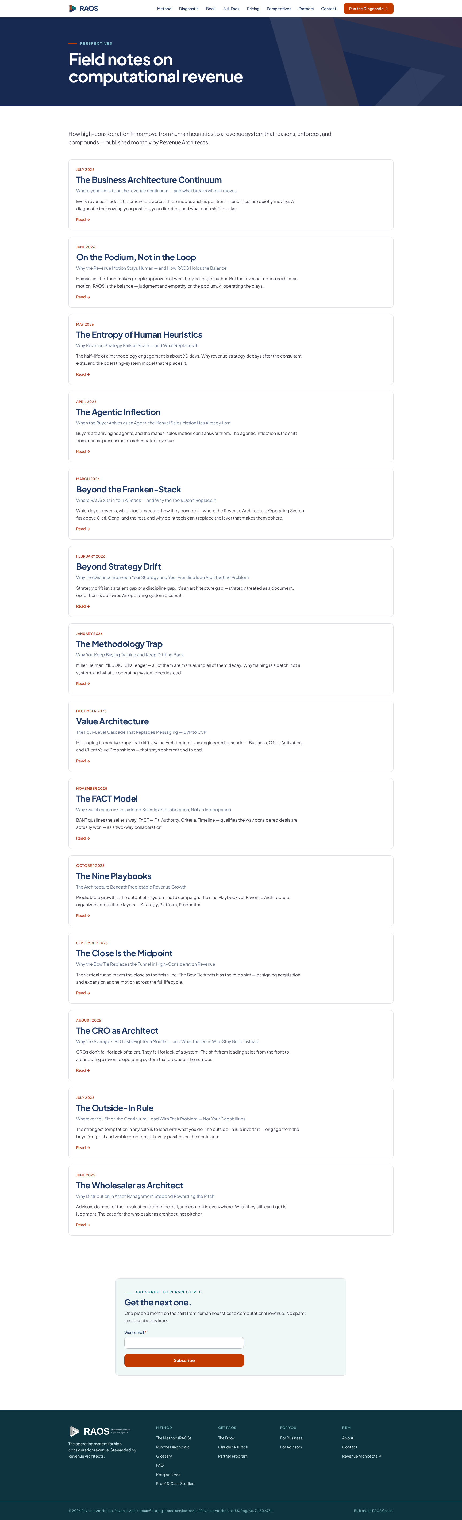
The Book (226, 1437)
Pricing (253, 8)
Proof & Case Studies (175, 1483)
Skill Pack (231, 8)
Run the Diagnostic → (368, 8)
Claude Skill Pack (233, 1446)
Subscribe (184, 1360)
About (347, 1437)
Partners (306, 8)
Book (211, 8)
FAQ (160, 1465)
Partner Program (233, 1456)
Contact (328, 8)
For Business (291, 1437)
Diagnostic (189, 8)
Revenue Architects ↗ (362, 1456)
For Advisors (291, 1446)
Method (164, 8)
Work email (135, 1332)
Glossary (164, 1456)
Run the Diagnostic (173, 1446)
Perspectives (279, 8)
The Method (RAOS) (173, 1437)
